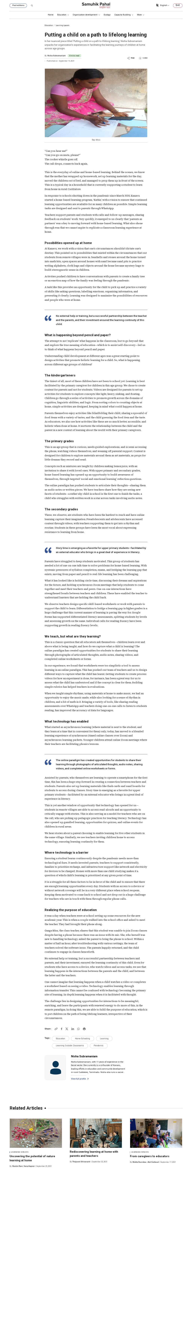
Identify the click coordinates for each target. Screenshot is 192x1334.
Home (50, 15)
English (163, 5)
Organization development (85, 15)
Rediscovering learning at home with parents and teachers (94, 1154)
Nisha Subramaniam (56, 56)
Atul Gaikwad (153, 1162)
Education (61, 15)
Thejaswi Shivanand (81, 1162)
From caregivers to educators (149, 1156)
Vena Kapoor (29, 1166)
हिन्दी (178, 5)
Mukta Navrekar (139, 1162)
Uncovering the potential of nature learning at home (32, 1158)
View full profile (78, 1079)
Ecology (107, 15)
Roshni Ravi (17, 1166)
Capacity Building (122, 15)
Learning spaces (19, 1152)
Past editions (18, 5)
